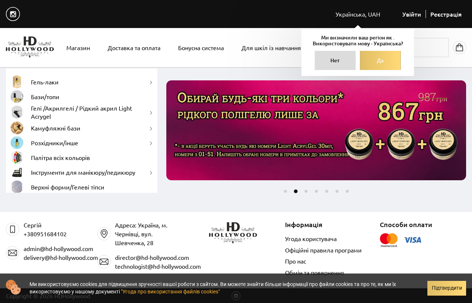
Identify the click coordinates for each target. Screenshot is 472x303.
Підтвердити (447, 288)
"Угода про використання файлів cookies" (170, 292)
